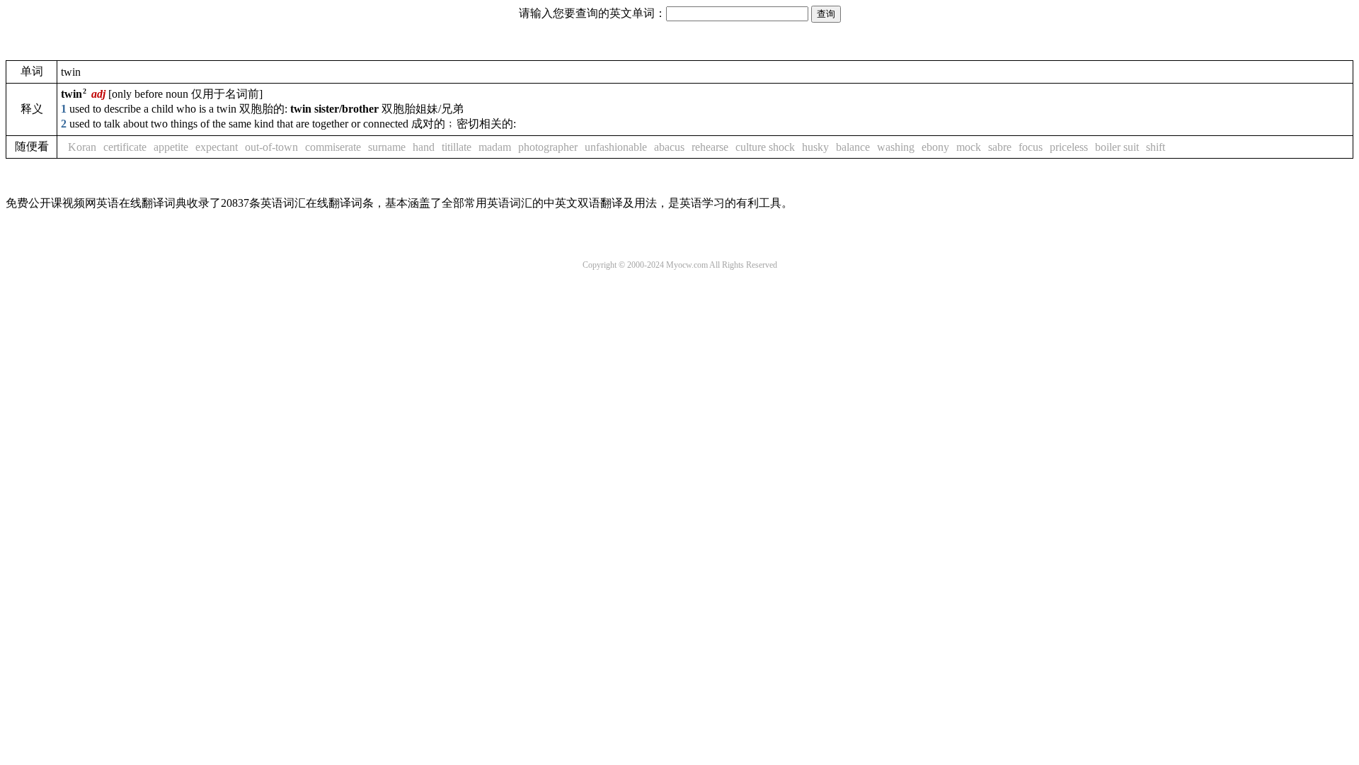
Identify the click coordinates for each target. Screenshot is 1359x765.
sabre (999, 147)
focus (1031, 147)
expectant (216, 147)
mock (968, 147)
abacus (669, 147)
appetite (171, 147)
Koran (82, 147)
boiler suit (1117, 147)
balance (853, 147)
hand (424, 147)
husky (815, 147)
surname (387, 147)
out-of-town (271, 147)
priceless (1069, 147)
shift (1155, 147)
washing (895, 147)
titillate (456, 147)
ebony (935, 147)
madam (494, 147)
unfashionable (616, 147)
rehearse (710, 147)
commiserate (333, 147)
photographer (548, 147)
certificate (125, 147)
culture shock (765, 147)
